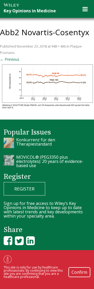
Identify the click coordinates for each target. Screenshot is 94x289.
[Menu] (85, 9)
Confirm (79, 272)
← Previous (9, 59)
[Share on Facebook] (8, 240)
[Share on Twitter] (19, 240)
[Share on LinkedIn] (30, 240)
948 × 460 (58, 46)
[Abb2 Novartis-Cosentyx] (47, 86)
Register (24, 189)
